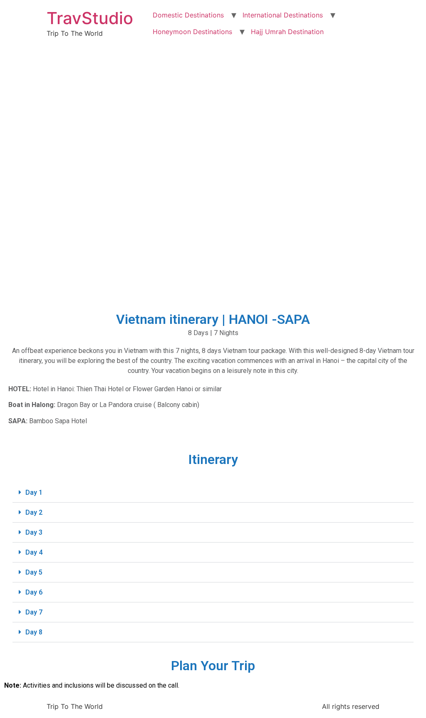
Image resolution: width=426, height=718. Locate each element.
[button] (213, 493)
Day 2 (33, 512)
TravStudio (90, 18)
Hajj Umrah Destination (287, 31)
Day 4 (33, 552)
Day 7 (33, 612)
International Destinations (283, 15)
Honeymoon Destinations (192, 31)
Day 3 (33, 532)
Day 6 (33, 592)
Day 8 (33, 632)
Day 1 (33, 492)
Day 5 (33, 572)
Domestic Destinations (188, 15)
